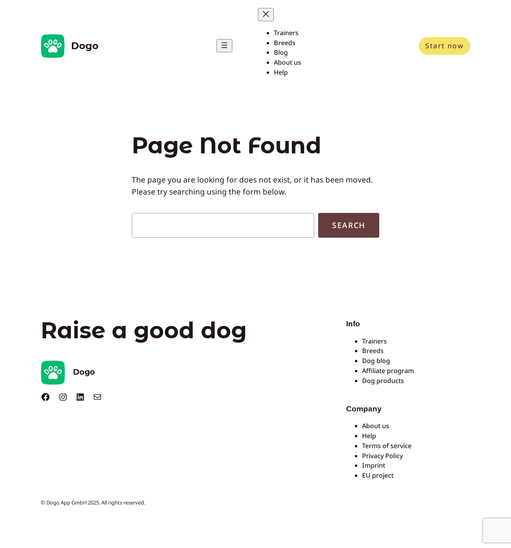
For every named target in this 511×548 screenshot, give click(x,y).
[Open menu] (224, 45)
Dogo (85, 46)
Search (348, 225)
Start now (444, 45)
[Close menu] (266, 14)
